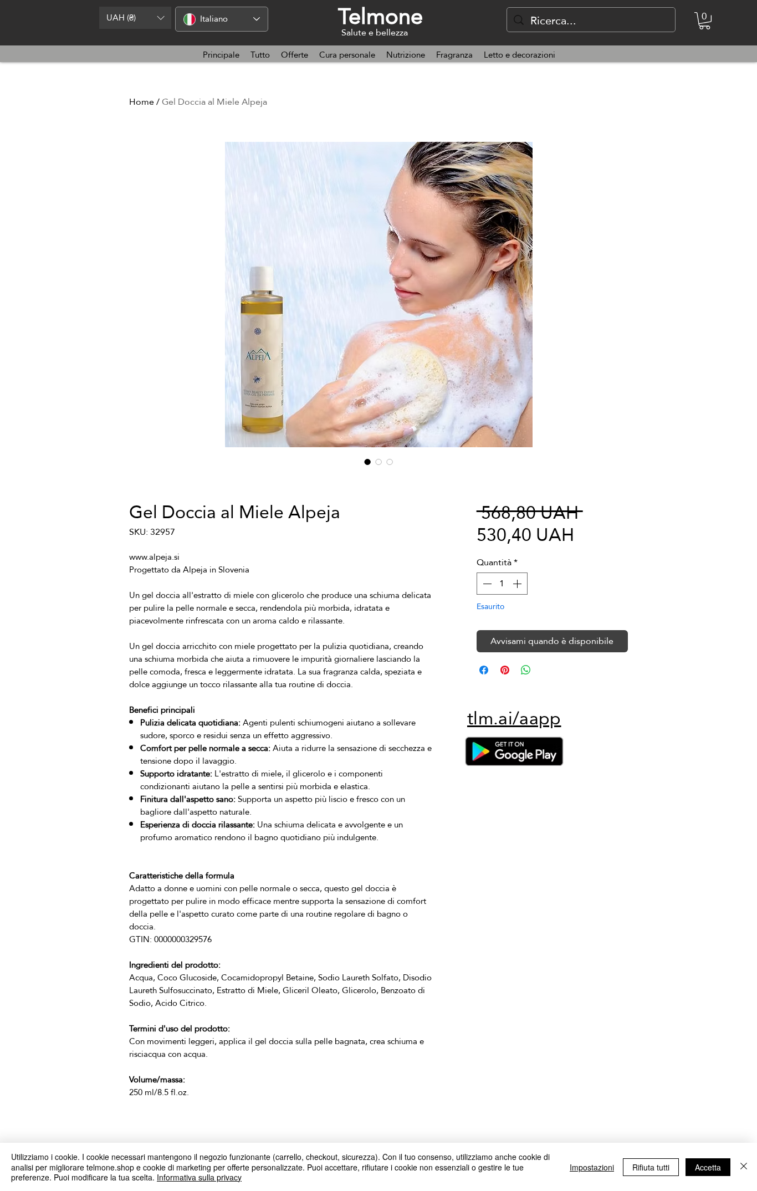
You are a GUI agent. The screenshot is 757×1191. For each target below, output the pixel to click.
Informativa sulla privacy (199, 1177)
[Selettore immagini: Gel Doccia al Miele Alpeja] (367, 461)
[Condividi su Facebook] (483, 670)
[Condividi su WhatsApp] (526, 670)
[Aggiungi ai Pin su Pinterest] (505, 670)
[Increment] (518, 583)
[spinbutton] (502, 583)
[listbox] (135, 18)
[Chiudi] (743, 1167)
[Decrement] (486, 583)
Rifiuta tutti (650, 1167)
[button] (135, 18)
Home (141, 101)
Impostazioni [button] (592, 1167)
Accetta (708, 1167)
